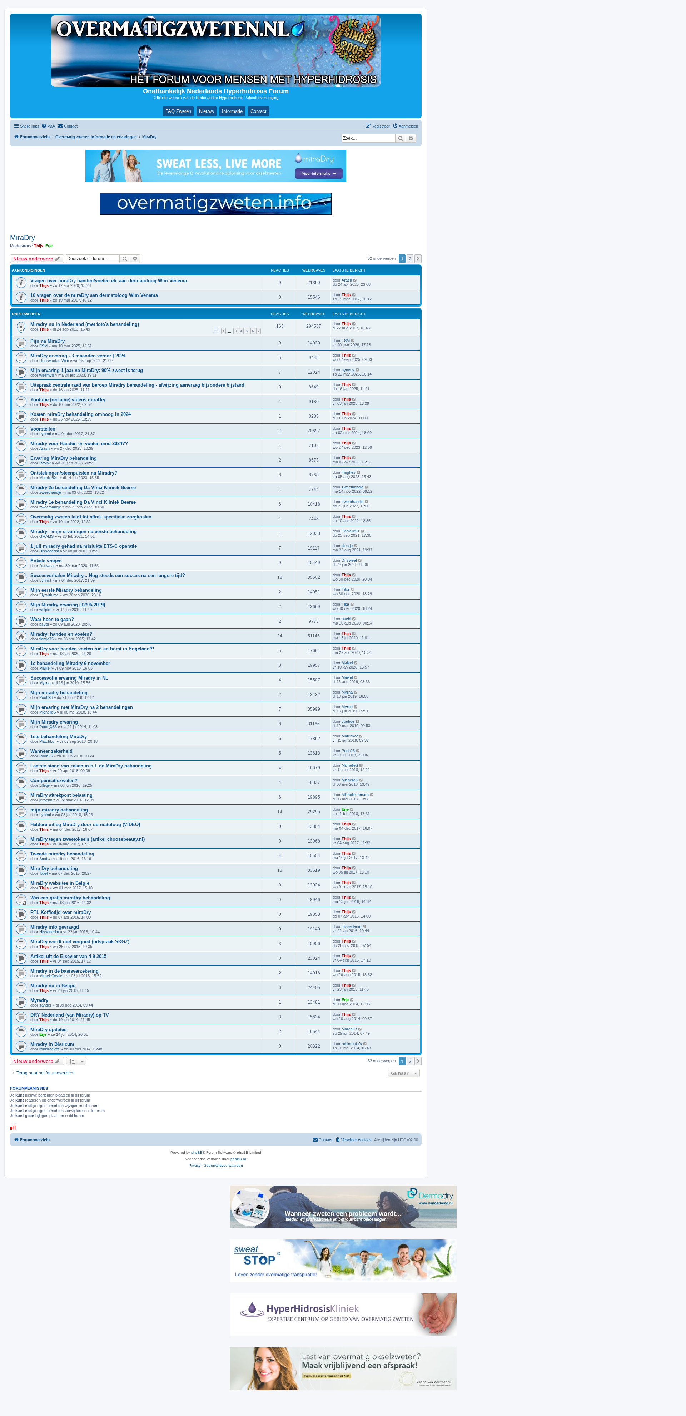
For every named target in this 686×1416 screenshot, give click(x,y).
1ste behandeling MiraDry (58, 736)
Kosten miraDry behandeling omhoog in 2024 (80, 414)
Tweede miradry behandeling (62, 853)
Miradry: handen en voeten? (61, 634)
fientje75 (46, 639)
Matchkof (47, 741)
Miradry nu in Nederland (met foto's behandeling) (84, 324)
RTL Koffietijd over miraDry (60, 912)
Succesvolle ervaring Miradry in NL (69, 678)
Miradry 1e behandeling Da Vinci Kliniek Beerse (83, 502)
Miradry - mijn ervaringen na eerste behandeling (83, 531)
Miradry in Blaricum (52, 1044)
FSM (43, 346)
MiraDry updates (48, 1029)
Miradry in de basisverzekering (64, 971)
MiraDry (22, 238)
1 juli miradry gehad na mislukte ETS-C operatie (83, 546)
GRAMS (46, 536)
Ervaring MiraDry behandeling (63, 458)
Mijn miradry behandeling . (60, 692)
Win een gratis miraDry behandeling (70, 897)
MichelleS (47, 712)
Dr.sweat (47, 565)
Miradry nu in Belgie (52, 985)
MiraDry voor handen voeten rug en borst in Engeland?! (92, 648)
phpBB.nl (238, 1159)
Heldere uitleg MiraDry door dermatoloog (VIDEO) (85, 824)
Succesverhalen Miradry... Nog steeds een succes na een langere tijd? (107, 575)
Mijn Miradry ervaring (54, 722)
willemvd (46, 375)
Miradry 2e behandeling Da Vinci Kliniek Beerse (83, 487)
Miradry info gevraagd (54, 927)
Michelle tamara (355, 795)
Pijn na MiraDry (47, 341)
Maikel (44, 668)
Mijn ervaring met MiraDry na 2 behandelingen (81, 707)
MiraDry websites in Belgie (59, 883)
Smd (43, 858)
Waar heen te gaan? (52, 619)
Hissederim (49, 551)
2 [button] (410, 258)
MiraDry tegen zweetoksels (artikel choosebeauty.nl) (87, 839)
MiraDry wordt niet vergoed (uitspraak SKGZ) (79, 941)
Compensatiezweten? (54, 780)
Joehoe (348, 721)
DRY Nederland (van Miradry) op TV (69, 1015)
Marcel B (349, 1029)
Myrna (44, 683)
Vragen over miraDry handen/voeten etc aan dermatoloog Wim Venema (108, 280)
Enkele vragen (46, 560)
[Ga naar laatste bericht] (355, 280)
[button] (418, 258)
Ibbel (43, 873)
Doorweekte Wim (54, 360)
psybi (44, 624)
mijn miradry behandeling (59, 810)
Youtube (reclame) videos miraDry (67, 399)
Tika (345, 589)
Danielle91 (350, 531)
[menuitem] (48, 126)
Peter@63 (48, 727)
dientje (347, 545)
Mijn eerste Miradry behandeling (66, 590)
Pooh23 (46, 697)
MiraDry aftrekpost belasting (61, 795)
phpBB (197, 1152)
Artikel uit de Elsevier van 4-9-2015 (68, 956)
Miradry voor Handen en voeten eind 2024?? (79, 443)
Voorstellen (42, 429)
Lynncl (45, 434)
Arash (347, 280)
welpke (45, 609)
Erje (49, 246)
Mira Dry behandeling (54, 868)
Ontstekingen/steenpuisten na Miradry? (73, 473)
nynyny (348, 370)
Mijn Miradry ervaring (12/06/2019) (67, 604)
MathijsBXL (49, 478)
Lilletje (44, 785)
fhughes (349, 472)
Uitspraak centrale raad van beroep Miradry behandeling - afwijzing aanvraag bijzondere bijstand (137, 385)
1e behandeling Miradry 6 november (70, 663)
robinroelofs (49, 1049)
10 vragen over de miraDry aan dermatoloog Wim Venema (94, 295)
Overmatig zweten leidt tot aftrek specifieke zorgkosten (90, 517)
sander (45, 1005)
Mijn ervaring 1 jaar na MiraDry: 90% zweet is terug (86, 370)
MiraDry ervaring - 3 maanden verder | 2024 (77, 355)
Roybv (45, 463)
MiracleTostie (50, 976)
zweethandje (50, 492)
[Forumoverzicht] (216, 51)
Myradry (39, 1000)
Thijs (38, 246)
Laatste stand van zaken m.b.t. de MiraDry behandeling (91, 766)
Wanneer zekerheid (51, 751)
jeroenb (45, 800)
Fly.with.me (49, 595)
